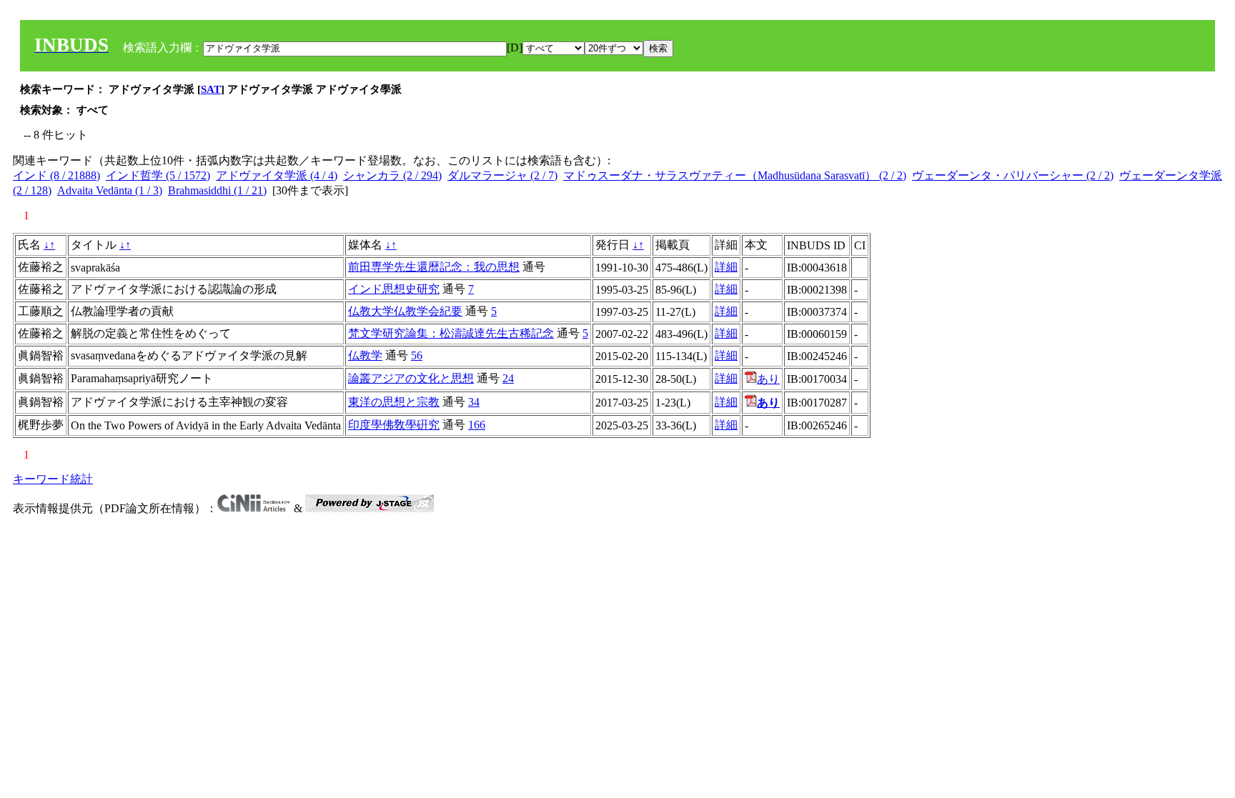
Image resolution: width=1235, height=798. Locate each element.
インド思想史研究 (394, 289)
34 (474, 402)
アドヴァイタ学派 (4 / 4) (276, 175)
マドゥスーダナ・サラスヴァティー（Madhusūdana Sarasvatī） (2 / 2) (734, 175)
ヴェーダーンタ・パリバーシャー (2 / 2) (1013, 175)
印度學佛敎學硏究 (394, 425)
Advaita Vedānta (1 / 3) (109, 190)
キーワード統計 (53, 479)
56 (416, 355)
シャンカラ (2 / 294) (392, 175)
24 (508, 378)
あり (768, 379)
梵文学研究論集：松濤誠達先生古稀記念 (451, 333)
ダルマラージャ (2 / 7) (502, 175)
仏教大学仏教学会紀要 (405, 311)
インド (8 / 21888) (56, 175)
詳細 (726, 267)
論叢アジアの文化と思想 (411, 378)
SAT (211, 89)
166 (476, 425)
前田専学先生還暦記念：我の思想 (434, 267)
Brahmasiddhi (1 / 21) (217, 190)
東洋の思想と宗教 (394, 402)
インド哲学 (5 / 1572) (158, 175)
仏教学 (365, 355)
